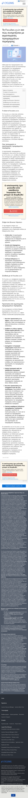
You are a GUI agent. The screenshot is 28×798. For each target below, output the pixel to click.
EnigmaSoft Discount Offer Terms (8, 752)
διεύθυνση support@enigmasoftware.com (13, 628)
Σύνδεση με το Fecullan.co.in (11, 102)
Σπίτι (2, 698)
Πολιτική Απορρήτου (6, 737)
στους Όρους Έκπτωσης (21, 661)
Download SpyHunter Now (10, 20)
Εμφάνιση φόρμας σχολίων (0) (14, 486)
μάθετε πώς (3, 577)
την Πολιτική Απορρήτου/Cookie (12, 574)
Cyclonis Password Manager (7, 707)
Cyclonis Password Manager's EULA (9, 732)
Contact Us (11, 723)
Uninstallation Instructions (19, 690)
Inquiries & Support (5, 717)
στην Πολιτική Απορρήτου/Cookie (8, 661)
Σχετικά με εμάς (4, 723)
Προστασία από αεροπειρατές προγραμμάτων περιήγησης (11, 105)
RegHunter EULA (5, 744)
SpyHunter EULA (19, 742)
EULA (8, 24)
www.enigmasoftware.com (15, 612)
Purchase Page (15, 689)
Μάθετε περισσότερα (14, 207)
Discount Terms (7, 689)
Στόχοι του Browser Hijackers (11, 100)
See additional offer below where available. (12, 214)
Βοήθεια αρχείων (5, 714)
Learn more (10, 18)
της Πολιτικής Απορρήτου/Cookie (12, 675)
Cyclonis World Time (19, 707)
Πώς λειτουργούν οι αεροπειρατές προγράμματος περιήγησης (11, 96)
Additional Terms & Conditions (8, 742)
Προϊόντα (4, 703)
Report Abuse (18, 723)
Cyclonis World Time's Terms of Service (10, 734)
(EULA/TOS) (22, 660)
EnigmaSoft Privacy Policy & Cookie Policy (10, 747)
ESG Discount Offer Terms (7, 755)
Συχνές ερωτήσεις (14, 714)
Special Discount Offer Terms (7, 739)
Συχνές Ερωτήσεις (19, 677)
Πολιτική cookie (15, 737)
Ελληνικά (15, 45)
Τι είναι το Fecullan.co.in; (10, 92)
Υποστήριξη (4, 710)
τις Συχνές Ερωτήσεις (15, 548)
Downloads (21, 714)
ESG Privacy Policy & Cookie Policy (9, 749)
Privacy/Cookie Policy (15, 24)
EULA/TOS (3, 574)
